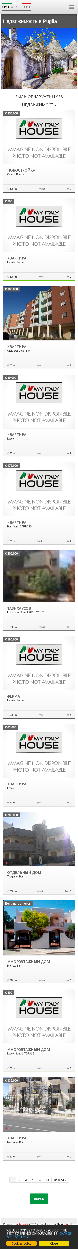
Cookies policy (21, 1243)
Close (54, 1243)
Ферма (13, 696)
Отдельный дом (24, 872)
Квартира (16, 258)
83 (47, 1180)
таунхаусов (19, 608)
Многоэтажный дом (28, 961)
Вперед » (60, 1180)
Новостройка (21, 170)
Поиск (39, 1199)
